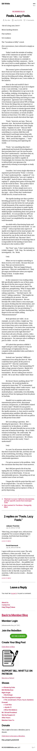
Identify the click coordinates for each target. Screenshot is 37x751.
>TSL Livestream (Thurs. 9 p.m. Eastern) (18, 700)
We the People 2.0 (8, 715)
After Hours (6, 718)
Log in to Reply (6, 541)
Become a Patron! (8, 678)
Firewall (5, 702)
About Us (5, 602)
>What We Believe (10, 710)
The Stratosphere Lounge (11, 697)
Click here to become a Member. (13, 736)
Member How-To (8, 720)
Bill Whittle (6, 4)
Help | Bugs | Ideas (8, 607)
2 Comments (30, 20)
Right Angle (6, 692)
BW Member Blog (18, 11)
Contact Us (6, 605)
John (8, 20)
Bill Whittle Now (7, 690)
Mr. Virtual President (9, 712)
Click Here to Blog (8, 647)
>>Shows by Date (8, 687)
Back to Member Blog (15, 615)
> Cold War (7, 705)
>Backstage (7, 695)
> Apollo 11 (7, 707)
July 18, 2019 (18, 20)
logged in (14, 593)
